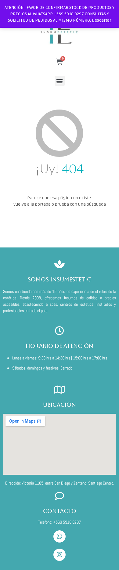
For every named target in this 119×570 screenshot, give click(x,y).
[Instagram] (59, 555)
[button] (60, 81)
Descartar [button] (101, 20)
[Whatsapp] (59, 536)
